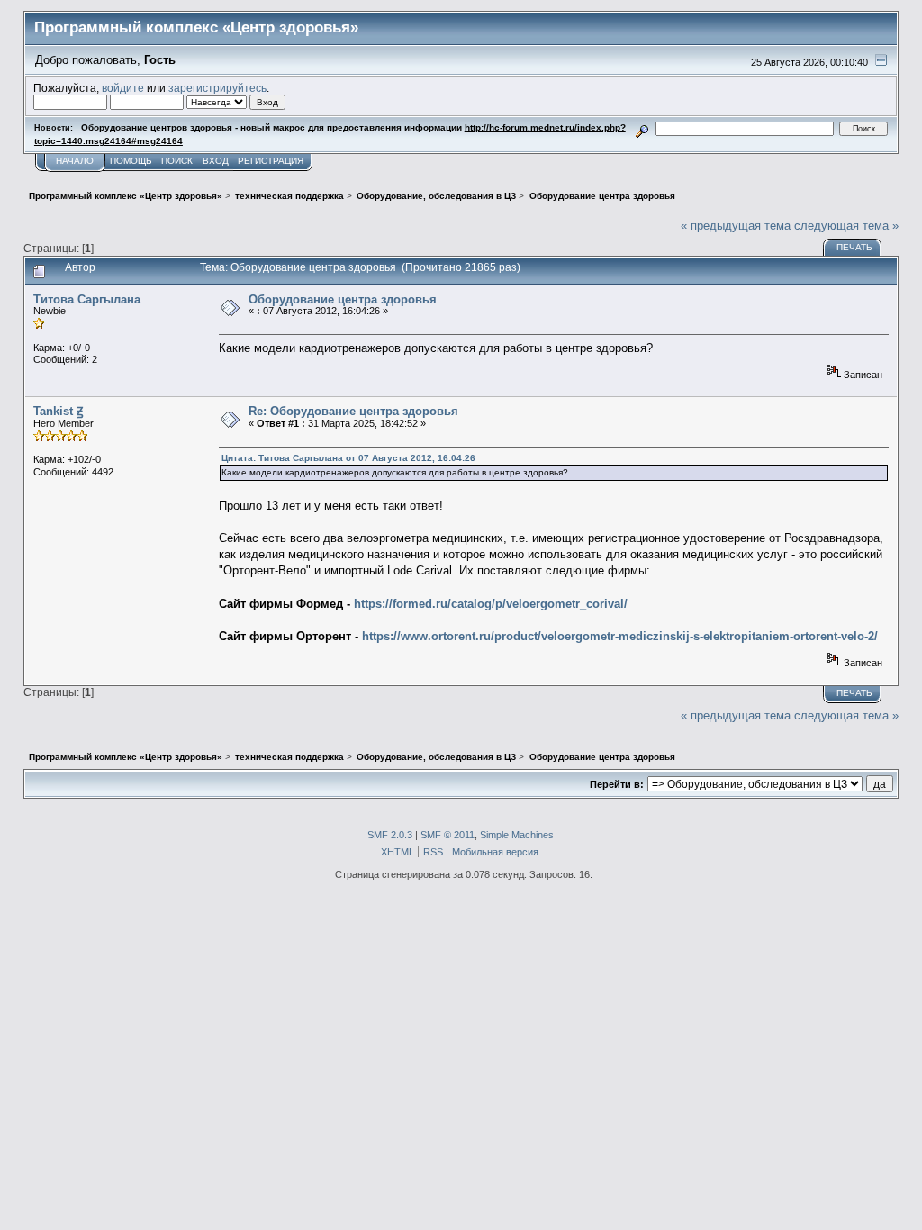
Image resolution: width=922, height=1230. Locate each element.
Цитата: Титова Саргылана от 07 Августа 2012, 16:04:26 (348, 458)
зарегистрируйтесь (217, 88)
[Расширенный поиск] (641, 128)
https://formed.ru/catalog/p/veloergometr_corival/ (491, 603)
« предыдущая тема (736, 225)
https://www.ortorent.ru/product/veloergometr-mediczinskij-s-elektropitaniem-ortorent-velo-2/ (620, 636)
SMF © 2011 (447, 834)
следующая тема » (846, 225)
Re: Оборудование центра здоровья (353, 411)
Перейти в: (617, 784)
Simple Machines (517, 834)
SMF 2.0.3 (389, 834)
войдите (123, 88)
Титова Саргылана (86, 299)
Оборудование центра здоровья (343, 299)
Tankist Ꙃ (58, 411)
